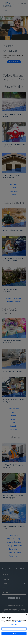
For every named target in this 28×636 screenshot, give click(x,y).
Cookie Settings (14, 624)
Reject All (14, 629)
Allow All (14, 633)
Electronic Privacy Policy (20, 621)
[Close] (26, 614)
